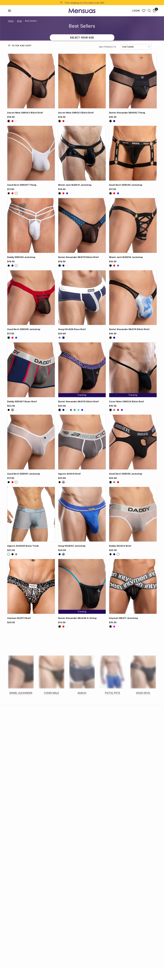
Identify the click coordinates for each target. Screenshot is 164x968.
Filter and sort (22, 45)
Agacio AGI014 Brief (69, 474)
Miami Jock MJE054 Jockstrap (126, 257)
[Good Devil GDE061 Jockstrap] (31, 442)
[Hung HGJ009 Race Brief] (82, 297)
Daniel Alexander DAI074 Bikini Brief (129, 329)
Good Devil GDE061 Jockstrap (23, 474)
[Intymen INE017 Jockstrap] (133, 586)
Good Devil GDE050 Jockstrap (125, 474)
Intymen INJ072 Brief (19, 618)
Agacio (82, 693)
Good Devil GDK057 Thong (21, 185)
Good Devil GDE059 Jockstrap (23, 329)
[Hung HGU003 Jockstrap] (82, 514)
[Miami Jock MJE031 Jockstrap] (82, 153)
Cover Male (51, 693)
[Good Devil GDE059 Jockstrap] (31, 297)
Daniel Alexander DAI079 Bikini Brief (78, 257)
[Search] (149, 10)
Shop (19, 21)
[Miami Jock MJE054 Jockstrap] (133, 225)
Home (11, 21)
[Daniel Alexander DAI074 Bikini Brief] (133, 297)
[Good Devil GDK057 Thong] (31, 153)
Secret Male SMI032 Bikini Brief (76, 113)
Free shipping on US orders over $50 (84, 2)
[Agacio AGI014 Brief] (82, 442)
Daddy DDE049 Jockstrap (21, 257)
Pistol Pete (112, 693)
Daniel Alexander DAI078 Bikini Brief (78, 402)
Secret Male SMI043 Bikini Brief (25, 113)
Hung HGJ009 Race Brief (72, 329)
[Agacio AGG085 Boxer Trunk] (31, 514)
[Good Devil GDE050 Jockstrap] (133, 442)
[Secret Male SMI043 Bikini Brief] (31, 81)
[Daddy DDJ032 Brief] (133, 514)
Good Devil (143, 693)
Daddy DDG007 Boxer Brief (22, 402)
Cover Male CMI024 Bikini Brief (126, 402)
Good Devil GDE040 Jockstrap (125, 185)
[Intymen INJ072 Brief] (31, 586)
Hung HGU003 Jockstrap (72, 546)
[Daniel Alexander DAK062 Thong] (133, 81)
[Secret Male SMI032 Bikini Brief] (82, 81)
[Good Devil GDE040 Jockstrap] (133, 153)
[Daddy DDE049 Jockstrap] (31, 225)
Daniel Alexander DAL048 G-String (77, 618)
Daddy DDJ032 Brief (120, 546)
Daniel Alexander (20, 693)
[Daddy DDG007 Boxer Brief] (31, 369)
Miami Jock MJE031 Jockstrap (75, 185)
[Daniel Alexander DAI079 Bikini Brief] (82, 225)
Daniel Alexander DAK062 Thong (127, 113)
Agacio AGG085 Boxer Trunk (23, 546)
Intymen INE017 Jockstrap (123, 618)
